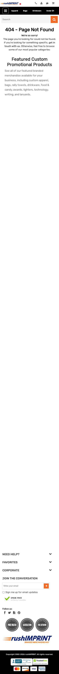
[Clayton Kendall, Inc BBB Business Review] (21, 664)
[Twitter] (9, 613)
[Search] (54, 19)
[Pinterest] (19, 613)
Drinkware (37, 11)
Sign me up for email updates (22, 592)
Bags (25, 11)
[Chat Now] (47, 3)
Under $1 (50, 11)
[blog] (14, 613)
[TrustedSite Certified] (15, 599)
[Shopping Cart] (53, 3)
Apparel (14, 11)
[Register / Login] (41, 3)
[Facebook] (5, 613)
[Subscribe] (46, 585)
